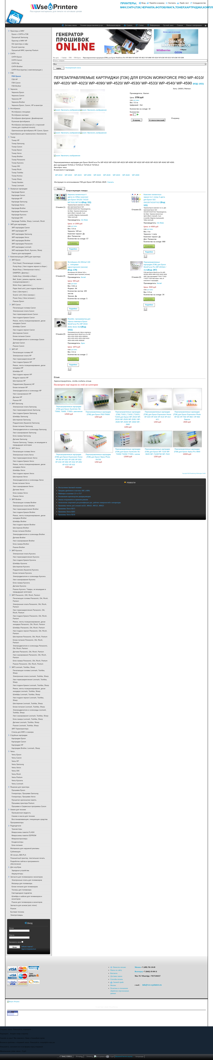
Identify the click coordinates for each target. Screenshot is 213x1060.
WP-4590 (135, 175)
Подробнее (73, 249)
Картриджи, (194, 7)
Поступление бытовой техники (69, 487)
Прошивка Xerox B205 (66, 512)
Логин (11, 928)
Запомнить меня (15, 942)
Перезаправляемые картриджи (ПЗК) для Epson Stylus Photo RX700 (98, 457)
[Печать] (205, 88)
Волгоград (139, 971)
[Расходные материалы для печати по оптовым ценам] (54, 6)
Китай (83, 277)
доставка (136, 100)
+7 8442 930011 (65, 1056)
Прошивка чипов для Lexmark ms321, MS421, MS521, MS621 (81, 506)
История (79, 1057)
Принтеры (128, 3)
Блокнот (90, 1057)
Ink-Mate (84, 220)
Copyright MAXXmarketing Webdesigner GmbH (194, 473)
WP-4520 (97, 175)
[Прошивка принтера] (11, 960)
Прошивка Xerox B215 (66, 509)
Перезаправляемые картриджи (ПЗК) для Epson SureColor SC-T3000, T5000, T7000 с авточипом (68, 409)
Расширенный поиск (73, 68)
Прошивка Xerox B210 (66, 515)
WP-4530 (106, 175)
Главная (64, 58)
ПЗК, (138, 7)
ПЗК (70, 58)
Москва (138, 967)
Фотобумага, (165, 7)
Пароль (11, 935)
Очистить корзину (127, 1056)
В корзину (73, 243)
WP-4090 (87, 175)
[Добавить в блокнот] (69, 253)
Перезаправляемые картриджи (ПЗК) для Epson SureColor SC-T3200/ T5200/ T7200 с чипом (127, 451)
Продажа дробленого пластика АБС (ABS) (74, 491)
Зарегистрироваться (28, 949)
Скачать (110, 182)
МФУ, (123, 7)
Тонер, (180, 7)
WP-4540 (126, 175)
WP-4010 (58, 175)
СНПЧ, (131, 7)
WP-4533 (116, 175)
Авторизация (139, 1056)
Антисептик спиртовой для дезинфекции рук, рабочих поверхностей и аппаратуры (89, 503)
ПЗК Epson (77, 58)
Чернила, (148, 7)
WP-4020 (68, 175)
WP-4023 (78, 175)
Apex (83, 343)
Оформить (118, 1056)
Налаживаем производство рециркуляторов (74, 496)
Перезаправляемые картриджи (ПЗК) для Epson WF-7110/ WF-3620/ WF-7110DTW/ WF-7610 (157, 451)
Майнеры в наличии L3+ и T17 (70, 494)
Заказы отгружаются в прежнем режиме (73, 500)
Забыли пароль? (27, 946)
